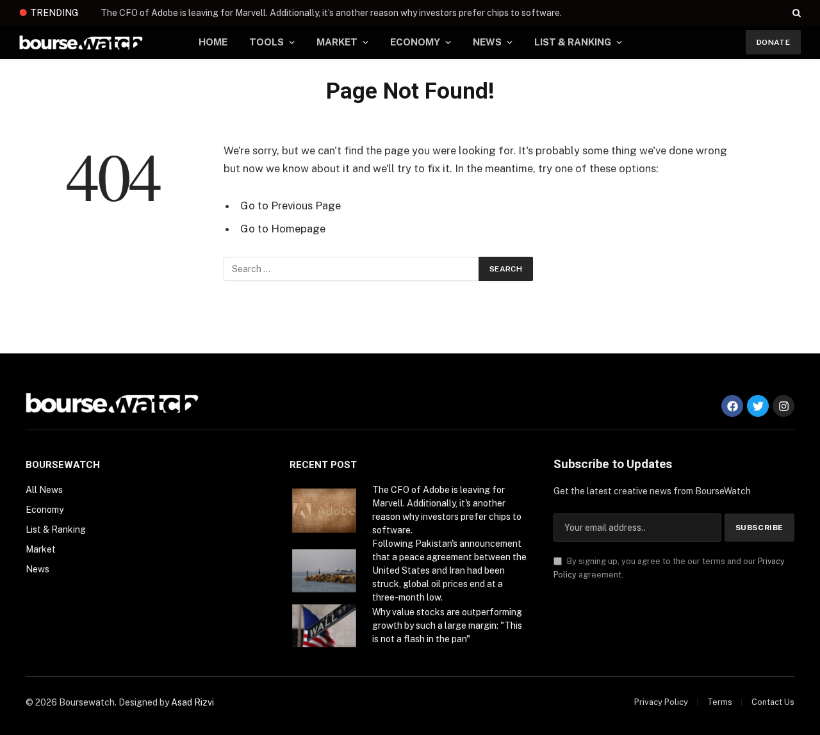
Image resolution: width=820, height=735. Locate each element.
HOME (213, 41)
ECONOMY (415, 41)
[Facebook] (732, 406)
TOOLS (266, 41)
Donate (773, 42)
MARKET (336, 41)
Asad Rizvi (192, 702)
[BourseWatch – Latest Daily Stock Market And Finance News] (81, 42)
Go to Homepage (282, 228)
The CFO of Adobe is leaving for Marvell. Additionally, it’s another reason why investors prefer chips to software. (331, 13)
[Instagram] (783, 406)
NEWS (487, 41)
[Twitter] (758, 406)
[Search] (795, 13)
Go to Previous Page (290, 205)
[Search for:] (352, 269)
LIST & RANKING (572, 41)
